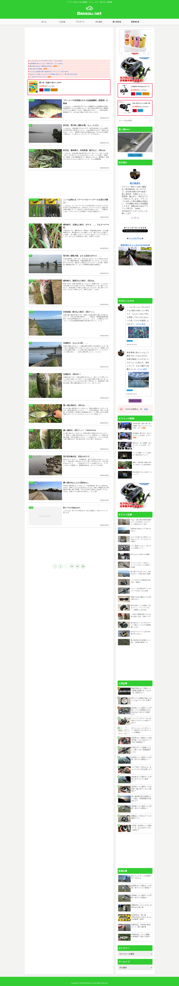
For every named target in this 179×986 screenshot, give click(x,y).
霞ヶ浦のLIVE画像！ (36, 69)
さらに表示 (140, 324)
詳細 (146, 409)
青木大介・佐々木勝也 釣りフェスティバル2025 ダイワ (142, 445)
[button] (150, 120)
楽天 (41, 90)
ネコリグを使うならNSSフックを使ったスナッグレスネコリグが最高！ (141, 539)
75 (77, 566)
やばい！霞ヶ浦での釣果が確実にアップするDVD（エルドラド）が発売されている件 (141, 522)
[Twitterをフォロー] (132, 218)
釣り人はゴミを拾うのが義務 (140, 554)
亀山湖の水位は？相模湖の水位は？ (41, 66)
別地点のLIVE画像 (135, 155)
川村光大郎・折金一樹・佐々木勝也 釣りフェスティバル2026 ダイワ (142, 426)
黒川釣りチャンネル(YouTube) (135, 245)
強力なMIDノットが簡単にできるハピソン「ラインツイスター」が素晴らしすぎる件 (141, 608)
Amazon (54, 90)
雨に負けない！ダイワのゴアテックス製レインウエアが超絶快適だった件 (141, 625)
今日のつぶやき (135, 401)
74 (72, 566)
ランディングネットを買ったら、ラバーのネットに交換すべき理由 (141, 565)
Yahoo (47, 90)
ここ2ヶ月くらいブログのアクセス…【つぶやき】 (46, 61)
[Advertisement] (69, 44)
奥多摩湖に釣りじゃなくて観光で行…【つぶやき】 (46, 63)
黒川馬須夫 (135, 183)
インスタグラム (135, 238)
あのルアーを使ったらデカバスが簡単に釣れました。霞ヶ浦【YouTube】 (54, 74)
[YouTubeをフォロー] (138, 218)
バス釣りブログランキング (38, 77)
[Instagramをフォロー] (135, 218)
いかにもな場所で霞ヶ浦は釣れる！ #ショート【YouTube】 (49, 71)
